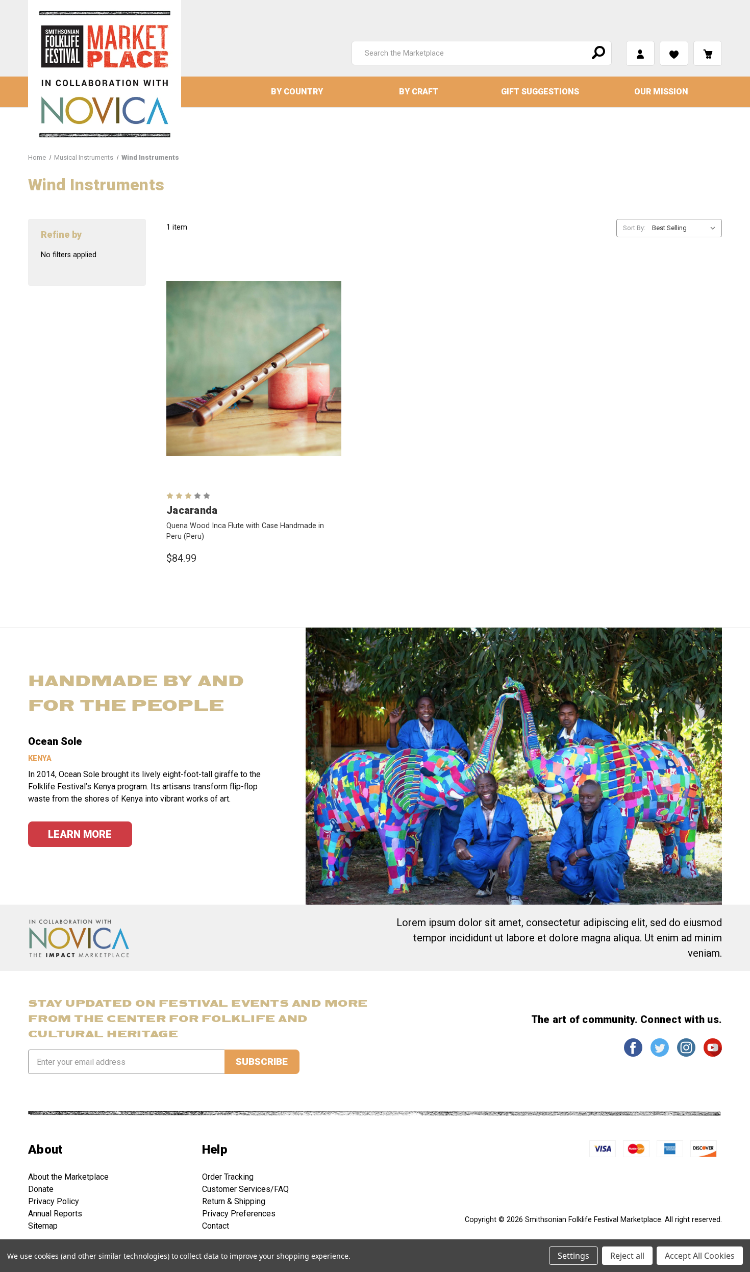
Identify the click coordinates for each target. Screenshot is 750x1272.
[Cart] (707, 53)
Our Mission (661, 91)
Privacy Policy (53, 1201)
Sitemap (43, 1226)
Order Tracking (228, 1177)
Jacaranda (191, 510)
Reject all (627, 1255)
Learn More (80, 834)
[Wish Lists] (674, 53)
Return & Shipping (233, 1201)
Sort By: (634, 228)
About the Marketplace (68, 1177)
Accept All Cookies (700, 1255)
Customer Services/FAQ (245, 1189)
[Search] (597, 53)
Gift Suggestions (540, 91)
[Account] (640, 53)
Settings (573, 1255)
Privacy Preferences (239, 1213)
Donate (41, 1189)
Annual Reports (55, 1213)
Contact (215, 1226)
